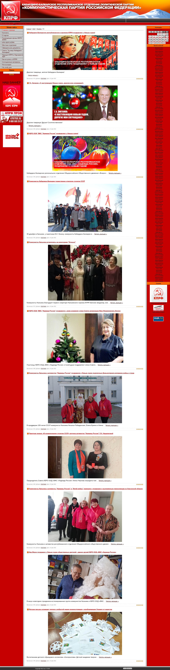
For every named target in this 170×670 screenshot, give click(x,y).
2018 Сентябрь (159, 171)
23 (161, 40)
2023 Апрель (159, 267)
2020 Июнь (159, 207)
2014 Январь (159, 73)
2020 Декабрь (159, 218)
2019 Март (159, 181)
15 (158, 38)
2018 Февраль (159, 159)
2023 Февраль (159, 263)
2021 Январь (159, 220)
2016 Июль (159, 126)
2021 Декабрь (159, 239)
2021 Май (159, 227)
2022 (33, 29)
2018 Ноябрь (159, 174)
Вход (48, 23)
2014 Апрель (159, 79)
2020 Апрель (159, 204)
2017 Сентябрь (159, 150)
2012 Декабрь (159, 51)
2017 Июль (159, 147)
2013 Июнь (159, 61)
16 (161, 38)
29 (158, 43)
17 (164, 38)
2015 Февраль (159, 96)
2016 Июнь (159, 124)
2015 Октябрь (159, 110)
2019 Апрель (159, 183)
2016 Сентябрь (159, 129)
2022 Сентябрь (159, 254)
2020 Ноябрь (159, 216)
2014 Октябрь (159, 89)
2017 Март (159, 140)
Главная (35, 23)
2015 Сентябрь (159, 108)
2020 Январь (159, 199)
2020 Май (159, 206)
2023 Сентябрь (159, 275)
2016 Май (159, 122)
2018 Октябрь (159, 173)
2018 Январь (159, 157)
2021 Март (159, 223)
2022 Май (159, 248)
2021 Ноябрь (159, 237)
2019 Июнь (159, 187)
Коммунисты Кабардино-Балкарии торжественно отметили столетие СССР (57, 181)
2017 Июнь (159, 145)
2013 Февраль (159, 54)
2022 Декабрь (159, 260)
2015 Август (159, 107)
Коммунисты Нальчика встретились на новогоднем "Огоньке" (52, 242)
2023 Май (159, 268)
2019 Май (159, 185)
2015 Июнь (159, 103)
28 (155, 43)
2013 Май (159, 60)
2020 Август (159, 211)
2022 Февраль (159, 242)
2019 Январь (159, 178)
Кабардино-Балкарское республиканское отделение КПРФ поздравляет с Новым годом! (62, 33)
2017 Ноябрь (159, 154)
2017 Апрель (159, 141)
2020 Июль (159, 209)
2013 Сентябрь (159, 67)
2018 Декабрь (159, 176)
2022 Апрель (159, 246)
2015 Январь (159, 94)
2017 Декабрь (159, 155)
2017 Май (159, 143)
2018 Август (159, 169)
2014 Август (159, 86)
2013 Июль (159, 63)
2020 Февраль (159, 201)
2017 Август (159, 148)
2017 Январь (159, 136)
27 (152, 43)
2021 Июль (159, 230)
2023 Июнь (159, 270)
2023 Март (159, 265)
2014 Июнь (159, 82)
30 (161, 43)
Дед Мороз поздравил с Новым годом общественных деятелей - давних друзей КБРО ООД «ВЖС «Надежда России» (72, 552)
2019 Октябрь (159, 194)
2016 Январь (159, 115)
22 (158, 40)
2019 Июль (159, 188)
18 (167, 38)
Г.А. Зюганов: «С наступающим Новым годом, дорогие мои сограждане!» (56, 83)
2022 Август (159, 253)
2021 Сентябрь (159, 234)
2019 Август (159, 190)
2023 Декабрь (159, 281)
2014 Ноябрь (159, 91)
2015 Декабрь (159, 114)
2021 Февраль (159, 221)
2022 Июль (159, 251)
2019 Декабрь (159, 197)
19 (149, 40)
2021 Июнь (159, 228)
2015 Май (159, 101)
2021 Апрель (159, 225)
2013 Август (159, 65)
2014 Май (159, 80)
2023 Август (159, 274)
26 (149, 43)
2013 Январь (159, 53)
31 (164, 43)
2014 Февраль (159, 75)
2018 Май (159, 164)
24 (164, 40)
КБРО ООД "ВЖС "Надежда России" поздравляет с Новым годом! (53, 133)
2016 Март (159, 119)
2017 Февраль (159, 138)
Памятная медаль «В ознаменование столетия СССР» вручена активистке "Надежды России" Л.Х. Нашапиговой (71, 433)
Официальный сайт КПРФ (158, 303)
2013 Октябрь (159, 68)
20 (152, 40)
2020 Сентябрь (159, 213)
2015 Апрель (159, 100)
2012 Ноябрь (159, 49)
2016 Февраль (159, 117)
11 (167, 36)
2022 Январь (159, 241)
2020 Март (159, 202)
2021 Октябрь (159, 235)
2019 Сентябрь (159, 192)
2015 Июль (159, 105)
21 (155, 40)
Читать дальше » (33, 75)
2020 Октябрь (159, 214)
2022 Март (159, 244)
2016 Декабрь (159, 134)
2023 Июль (159, 272)
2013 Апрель (159, 58)
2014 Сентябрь (159, 87)
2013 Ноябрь (159, 70)
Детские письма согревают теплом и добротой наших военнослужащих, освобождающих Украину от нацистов (70, 609)
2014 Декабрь (159, 93)
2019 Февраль (159, 180)
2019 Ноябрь (159, 195)
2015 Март (159, 98)
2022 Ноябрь (159, 258)
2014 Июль (159, 84)
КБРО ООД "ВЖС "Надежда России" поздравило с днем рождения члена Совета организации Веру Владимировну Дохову (75, 311)
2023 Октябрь (159, 277)
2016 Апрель (159, 120)
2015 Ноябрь (159, 112)
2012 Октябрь (159, 47)
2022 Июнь (159, 249)
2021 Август (159, 232)
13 (152, 38)
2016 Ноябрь (159, 133)
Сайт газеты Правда (158, 311)
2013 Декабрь (159, 72)
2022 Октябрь (159, 256)
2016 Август (159, 127)
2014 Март (159, 77)
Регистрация (42, 23)
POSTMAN (43, 78)
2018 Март (159, 160)
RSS (32, 23)
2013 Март (159, 56)
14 (155, 38)
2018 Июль (159, 167)
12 (149, 38)
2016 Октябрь (159, 131)
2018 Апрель (159, 162)
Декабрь (39, 29)
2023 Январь (159, 261)
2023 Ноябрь (159, 279)
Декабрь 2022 (158, 30)
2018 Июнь (159, 166)
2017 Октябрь (159, 152)
